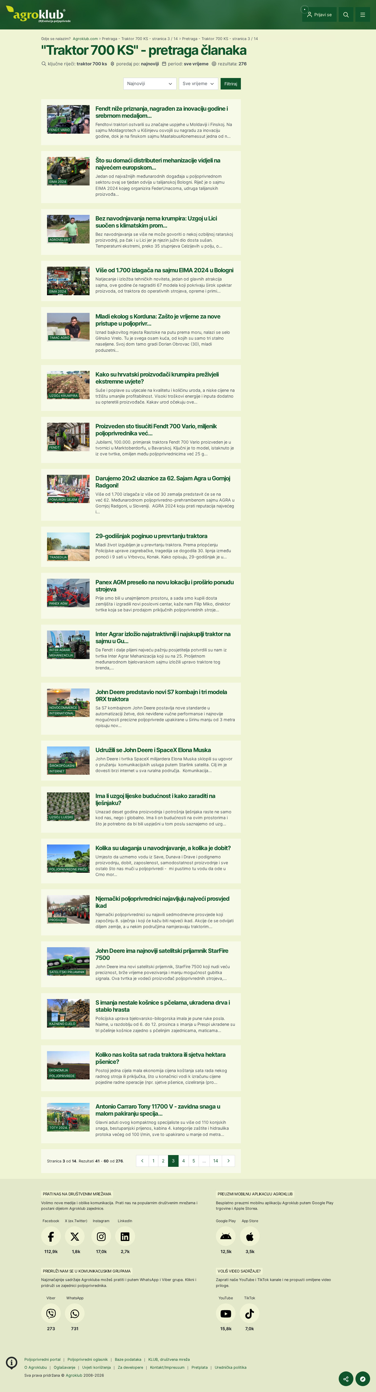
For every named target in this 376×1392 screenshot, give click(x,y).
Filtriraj (230, 83)
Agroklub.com (85, 38)
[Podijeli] (346, 1378)
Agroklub (74, 1375)
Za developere (130, 1367)
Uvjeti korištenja (96, 1367)
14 (215, 1161)
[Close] (346, 14)
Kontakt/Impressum (167, 1367)
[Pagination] (142, 1161)
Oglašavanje (64, 1367)
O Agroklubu (35, 1367)
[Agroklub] (38, 13)
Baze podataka (128, 1359)
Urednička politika (230, 1367)
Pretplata (200, 1367)
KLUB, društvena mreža (169, 1359)
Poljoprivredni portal (43, 1359)
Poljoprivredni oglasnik (88, 1359)
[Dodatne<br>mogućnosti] (362, 1378)
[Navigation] (362, 14)
